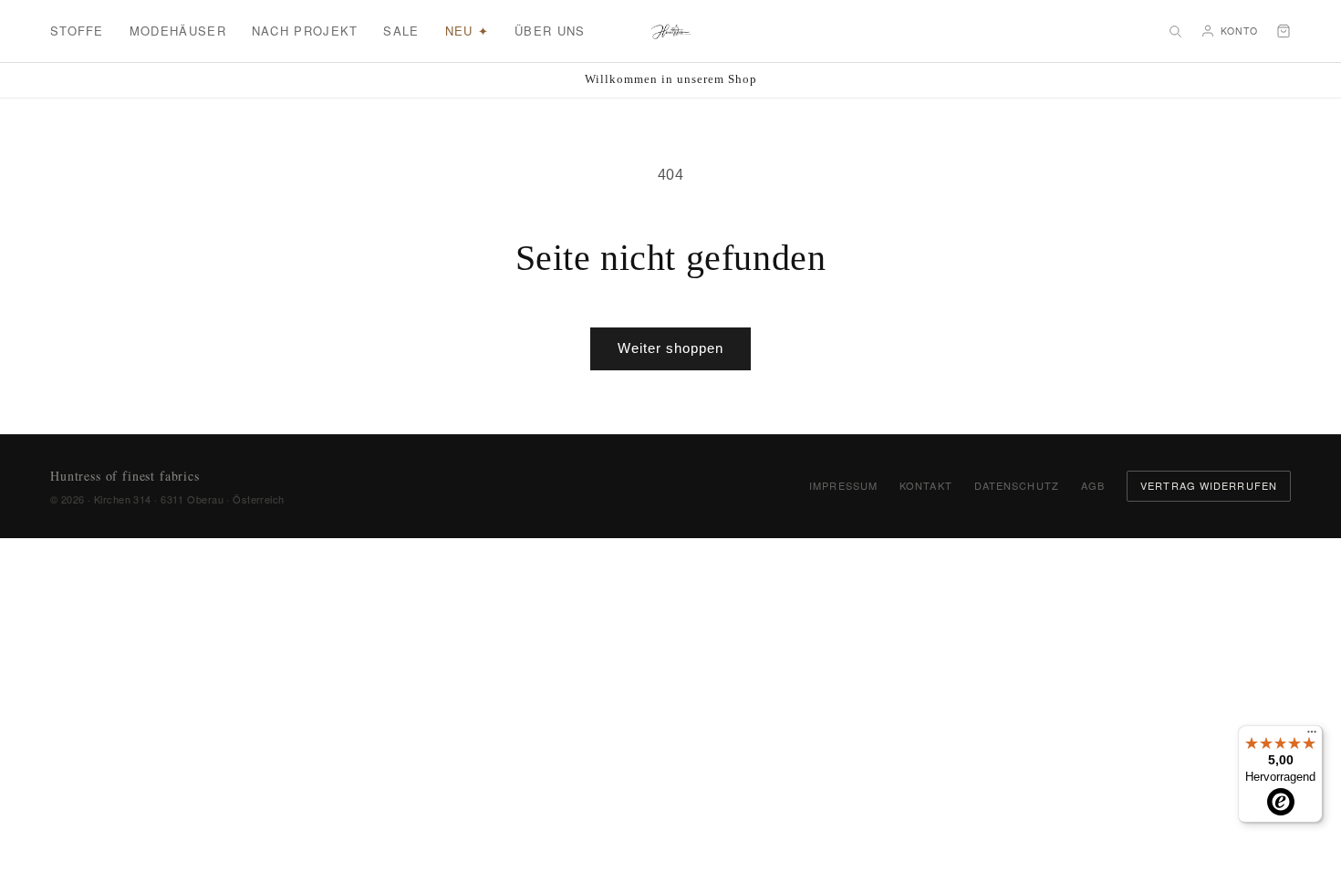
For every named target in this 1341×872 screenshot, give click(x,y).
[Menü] (1312, 736)
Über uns (550, 30)
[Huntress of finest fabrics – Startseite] (670, 31)
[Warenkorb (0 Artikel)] (1283, 31)
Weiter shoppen (670, 348)
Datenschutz (1016, 485)
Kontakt (925, 485)
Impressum (843, 485)
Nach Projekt (305, 30)
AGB (1093, 485)
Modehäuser (178, 30)
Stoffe (77, 30)
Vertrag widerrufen (1208, 485)
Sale (401, 30)
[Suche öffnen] (1175, 31)
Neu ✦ (467, 30)
